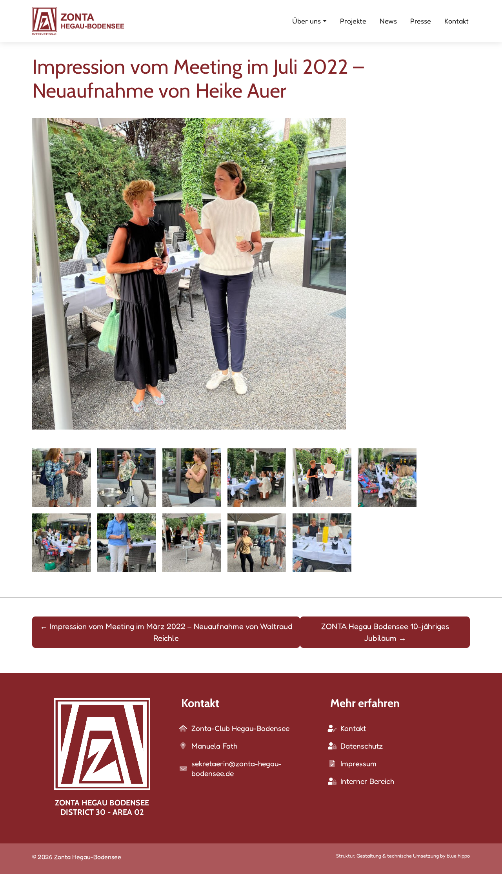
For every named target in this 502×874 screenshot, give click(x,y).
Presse (420, 20)
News (388, 20)
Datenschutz (361, 746)
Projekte (353, 20)
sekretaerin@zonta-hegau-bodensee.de (236, 768)
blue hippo (458, 856)
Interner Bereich (367, 781)
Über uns (306, 20)
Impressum (358, 763)
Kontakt (456, 20)
